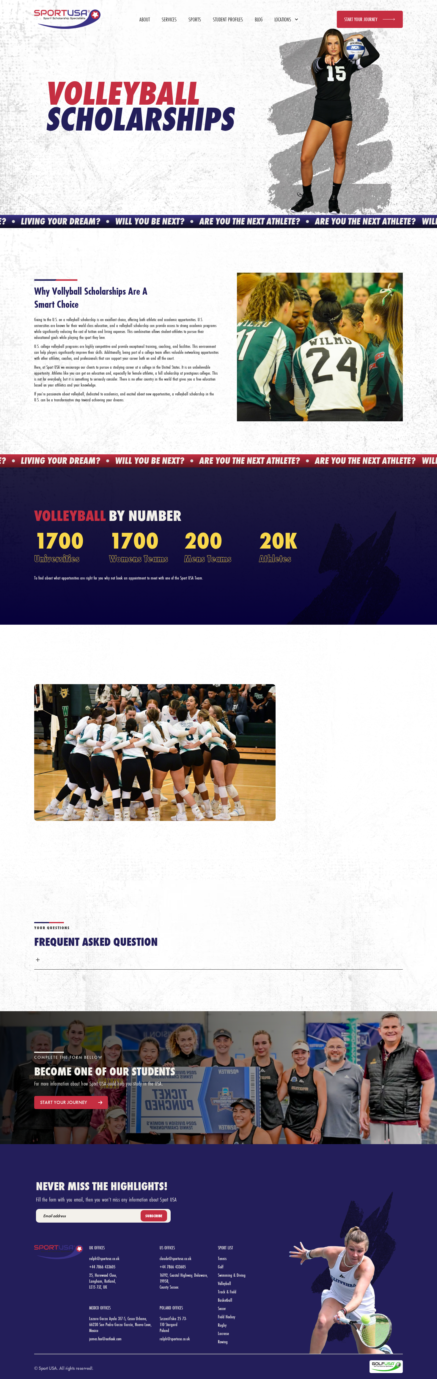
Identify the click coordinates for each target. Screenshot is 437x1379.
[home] (67, 19)
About (144, 19)
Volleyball (224, 1283)
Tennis (222, 1258)
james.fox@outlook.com (105, 1339)
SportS (194, 19)
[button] (283, 19)
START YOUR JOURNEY (360, 19)
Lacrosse (223, 1333)
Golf (220, 1267)
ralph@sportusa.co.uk (104, 1259)
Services (169, 19)
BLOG (258, 19)
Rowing (223, 1342)
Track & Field (227, 1292)
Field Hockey (226, 1317)
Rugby (222, 1325)
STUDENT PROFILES (228, 19)
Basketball (225, 1300)
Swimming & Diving (232, 1275)
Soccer (222, 1308)
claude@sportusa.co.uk (175, 1259)
